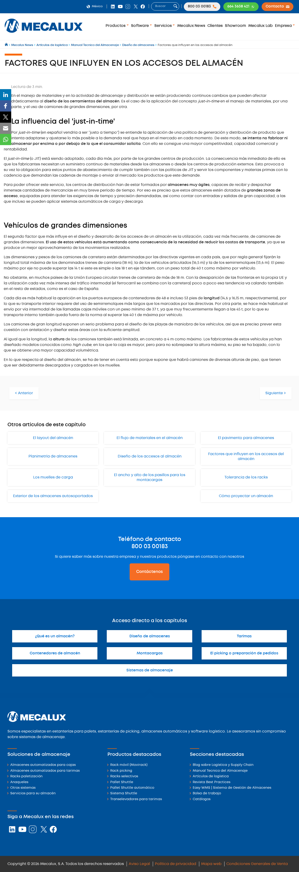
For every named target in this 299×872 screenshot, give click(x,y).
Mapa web (211, 864)
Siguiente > (275, 393)
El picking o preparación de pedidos (244, 653)
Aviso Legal (139, 864)
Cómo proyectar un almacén (246, 496)
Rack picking (121, 770)
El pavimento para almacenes (246, 438)
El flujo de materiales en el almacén (150, 438)
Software (140, 26)
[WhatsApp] (5, 139)
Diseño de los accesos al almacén (150, 456)
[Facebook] (5, 106)
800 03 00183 (150, 546)
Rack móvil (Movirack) (128, 765)
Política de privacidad (175, 864)
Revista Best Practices (211, 782)
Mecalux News (191, 26)
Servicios (163, 26)
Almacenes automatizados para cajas (43, 765)
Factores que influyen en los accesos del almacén (246, 456)
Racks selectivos (124, 776)
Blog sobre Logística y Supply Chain (223, 765)
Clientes (215, 26)
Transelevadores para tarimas (136, 799)
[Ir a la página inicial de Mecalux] (7, 45)
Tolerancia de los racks (246, 477)
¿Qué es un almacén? (55, 636)
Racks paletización (26, 776)
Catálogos (201, 799)
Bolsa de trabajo (207, 793)
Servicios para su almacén (33, 793)
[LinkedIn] (5, 94)
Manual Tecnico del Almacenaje (220, 770)
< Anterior (24, 393)
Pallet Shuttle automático (132, 787)
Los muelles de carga (53, 477)
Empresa (284, 26)
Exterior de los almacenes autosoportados (53, 496)
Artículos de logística (211, 776)
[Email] (5, 128)
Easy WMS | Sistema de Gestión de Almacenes (232, 787)
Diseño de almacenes (149, 636)
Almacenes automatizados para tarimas (45, 770)
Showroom (235, 26)
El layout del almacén (53, 438)
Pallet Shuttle (121, 782)
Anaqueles (19, 782)
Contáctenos (149, 572)
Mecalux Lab (260, 26)
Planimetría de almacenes (52, 456)
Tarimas (244, 636)
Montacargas (150, 653)
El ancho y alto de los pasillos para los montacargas (149, 477)
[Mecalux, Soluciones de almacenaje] (43, 34)
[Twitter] (5, 117)
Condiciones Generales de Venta (257, 864)
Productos (116, 26)
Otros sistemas (23, 787)
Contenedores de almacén (55, 653)
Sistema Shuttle (123, 793)
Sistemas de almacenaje (149, 670)
